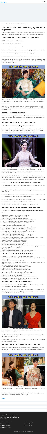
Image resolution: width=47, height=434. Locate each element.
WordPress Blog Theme (25, 431)
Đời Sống (6, 23)
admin (3, 398)
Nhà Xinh (3, 2)
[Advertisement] (23, 12)
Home (3, 23)
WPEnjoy (31, 431)
